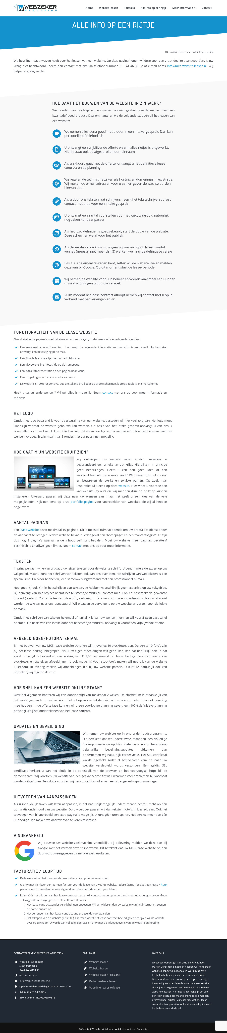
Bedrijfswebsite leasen (103, 981)
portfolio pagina (82, 502)
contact (107, 392)
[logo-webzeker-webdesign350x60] (36, 5)
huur (164, 884)
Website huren (98, 968)
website (123, 486)
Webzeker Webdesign (137, 1029)
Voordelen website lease (104, 987)
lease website (29, 530)
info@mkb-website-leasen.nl (187, 66)
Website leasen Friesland (104, 975)
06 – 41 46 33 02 (28, 975)
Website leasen (98, 962)
